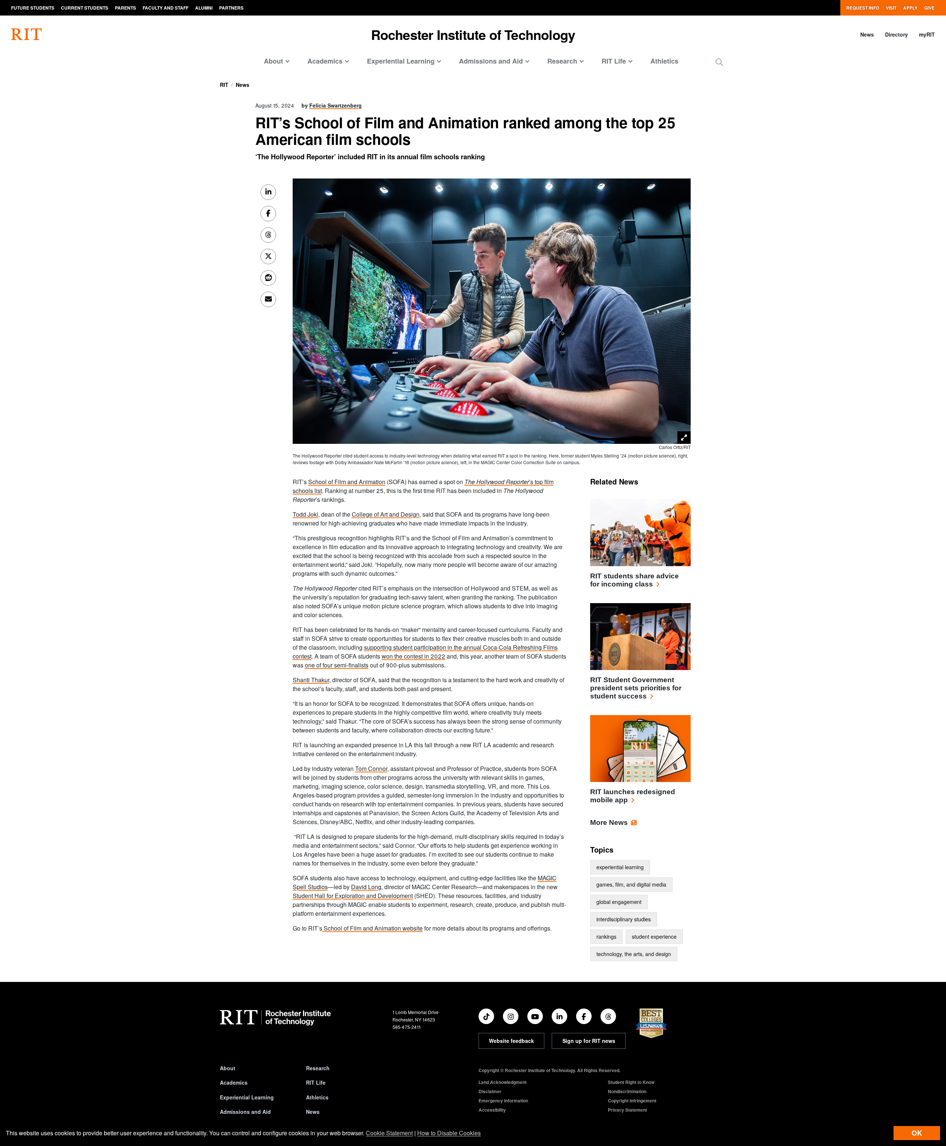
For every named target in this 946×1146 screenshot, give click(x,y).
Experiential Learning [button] (401, 61)
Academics (234, 1082)
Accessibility (492, 1109)
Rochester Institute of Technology (473, 34)
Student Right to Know (631, 1082)
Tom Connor (371, 768)
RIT (224, 84)
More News (609, 822)
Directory (896, 34)
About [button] (273, 61)
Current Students (84, 7)
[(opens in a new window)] (486, 1016)
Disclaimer (490, 1091)
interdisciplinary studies (623, 919)
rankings (606, 936)
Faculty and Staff (165, 7)
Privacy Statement (627, 1109)
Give (929, 7)
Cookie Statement (389, 1133)
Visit (891, 7)
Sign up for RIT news (588, 1040)
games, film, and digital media (631, 884)
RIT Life (316, 1082)
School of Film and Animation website (372, 928)
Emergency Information (503, 1100)
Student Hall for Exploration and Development (353, 895)
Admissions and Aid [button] (491, 61)
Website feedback (511, 1040)
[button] (719, 62)
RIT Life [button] (614, 61)
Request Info (862, 7)
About (227, 1068)
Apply (910, 7)
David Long (366, 887)
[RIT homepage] (26, 34)
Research (318, 1068)
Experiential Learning (247, 1097)
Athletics (664, 61)
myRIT (927, 34)
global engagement (619, 901)
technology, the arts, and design (633, 954)
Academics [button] (325, 61)
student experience (654, 936)
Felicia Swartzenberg (335, 105)
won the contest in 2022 (413, 656)
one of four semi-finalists (336, 665)
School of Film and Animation (346, 481)
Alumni (203, 7)
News (867, 34)
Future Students (32, 7)
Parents (125, 7)
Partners (231, 7)
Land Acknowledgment (503, 1082)
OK (917, 1133)
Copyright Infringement (632, 1100)
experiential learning (620, 867)
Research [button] (562, 61)
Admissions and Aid (245, 1111)
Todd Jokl (305, 514)
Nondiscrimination (627, 1091)
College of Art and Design (385, 514)
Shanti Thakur (311, 680)
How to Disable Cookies (449, 1133)
